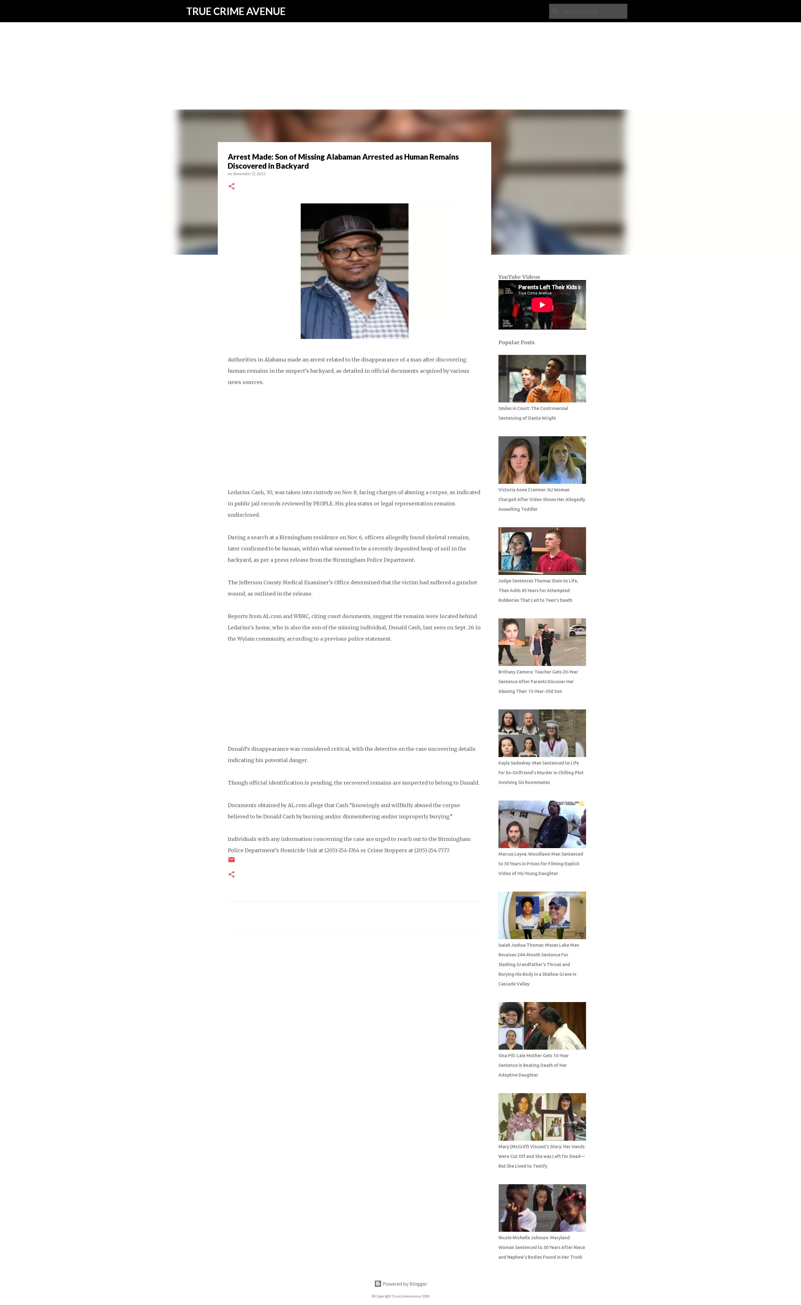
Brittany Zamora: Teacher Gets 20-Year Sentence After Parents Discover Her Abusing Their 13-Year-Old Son (538, 681)
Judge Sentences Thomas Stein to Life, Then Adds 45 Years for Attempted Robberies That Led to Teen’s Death (538, 590)
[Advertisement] (400, 44)
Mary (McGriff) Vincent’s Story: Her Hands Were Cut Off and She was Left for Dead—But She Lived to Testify (541, 1156)
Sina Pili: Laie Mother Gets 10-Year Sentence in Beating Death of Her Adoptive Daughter (533, 1065)
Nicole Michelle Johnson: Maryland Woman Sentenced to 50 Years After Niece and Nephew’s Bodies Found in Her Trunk (541, 1247)
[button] (231, 186)
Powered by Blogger (404, 1284)
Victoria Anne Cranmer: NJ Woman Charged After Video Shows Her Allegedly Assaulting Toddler (541, 499)
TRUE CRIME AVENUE (236, 11)
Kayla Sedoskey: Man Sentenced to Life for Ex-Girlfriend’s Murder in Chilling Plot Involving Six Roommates (541, 772)
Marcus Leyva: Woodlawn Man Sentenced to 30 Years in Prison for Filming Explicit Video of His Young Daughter (540, 864)
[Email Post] (231, 862)
